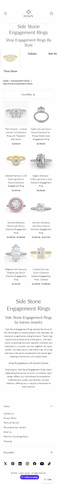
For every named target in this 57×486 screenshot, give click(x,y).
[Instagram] (27, 463)
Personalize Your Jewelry (15, 427)
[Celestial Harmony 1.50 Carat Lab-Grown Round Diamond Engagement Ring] (16, 160)
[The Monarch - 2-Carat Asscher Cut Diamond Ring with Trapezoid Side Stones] (16, 113)
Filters (28, 94)
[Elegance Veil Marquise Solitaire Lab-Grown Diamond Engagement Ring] (16, 253)
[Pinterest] (12, 463)
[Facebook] (34, 463)
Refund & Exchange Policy (16, 436)
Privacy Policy (10, 418)
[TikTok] (49, 463)
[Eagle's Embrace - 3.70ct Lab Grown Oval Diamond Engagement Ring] (41, 160)
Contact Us (9, 413)
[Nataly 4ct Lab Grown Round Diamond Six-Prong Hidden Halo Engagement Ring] (41, 113)
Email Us (8, 432)
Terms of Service (11, 422)
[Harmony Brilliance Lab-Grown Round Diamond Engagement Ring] (41, 206)
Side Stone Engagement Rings (18, 84)
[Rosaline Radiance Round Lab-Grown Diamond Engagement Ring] (16, 206)
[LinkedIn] (20, 463)
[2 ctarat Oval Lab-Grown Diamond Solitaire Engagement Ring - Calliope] (41, 253)
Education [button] (9, 452)
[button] (5, 13)
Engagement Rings (20, 81)
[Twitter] (5, 463)
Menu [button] (7, 406)
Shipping (8, 441)
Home (6, 81)
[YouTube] (42, 463)
